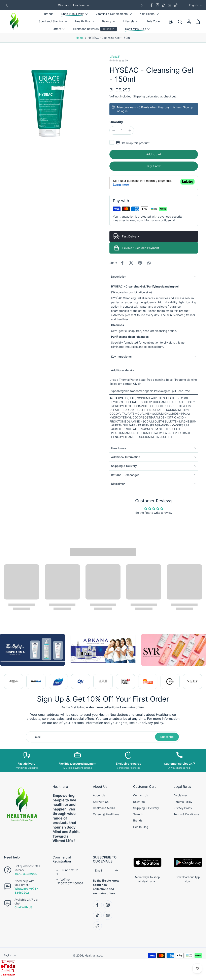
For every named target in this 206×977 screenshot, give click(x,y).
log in (124, 111)
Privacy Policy (183, 808)
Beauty (106, 21)
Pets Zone (153, 21)
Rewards (139, 801)
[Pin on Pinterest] (140, 262)
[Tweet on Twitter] (131, 262)
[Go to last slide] (6, 5)
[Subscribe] (116, 871)
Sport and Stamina (51, 21)
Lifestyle (128, 21)
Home (79, 37)
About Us (99, 795)
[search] (179, 21)
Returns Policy (183, 801)
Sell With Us (100, 801)
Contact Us (140, 795)
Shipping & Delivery (146, 808)
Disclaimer (180, 795)
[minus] (114, 130)
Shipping (139, 96)
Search (137, 814)
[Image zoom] (50, 101)
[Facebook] (151, 5)
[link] (13, 681)
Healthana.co (93, 955)
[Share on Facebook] (122, 262)
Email (98, 870)
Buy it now (154, 166)
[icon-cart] (197, 21)
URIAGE (114, 56)
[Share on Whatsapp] (148, 262)
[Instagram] (157, 5)
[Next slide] (141, 5)
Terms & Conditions (186, 814)
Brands (48, 13)
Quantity (116, 122)
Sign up (188, 107)
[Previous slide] (7, 681)
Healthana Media (104, 808)
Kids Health (147, 13)
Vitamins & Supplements (112, 13)
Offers (57, 29)
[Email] (170, 5)
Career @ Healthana (106, 814)
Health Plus (82, 21)
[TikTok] (164, 5)
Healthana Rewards (86, 29)
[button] (153, 154)
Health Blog (140, 827)
